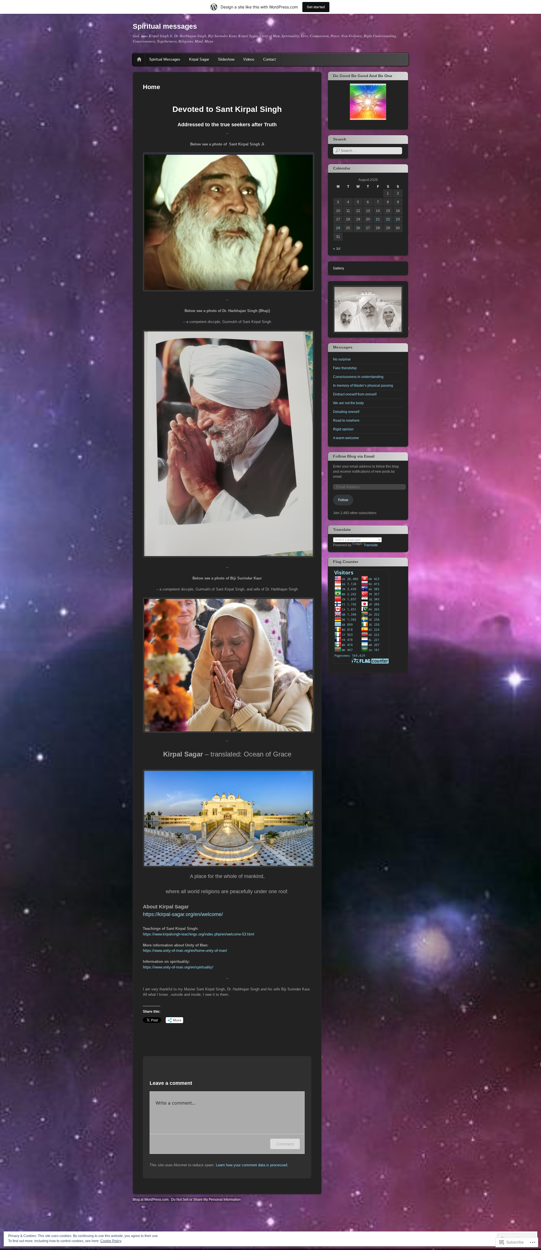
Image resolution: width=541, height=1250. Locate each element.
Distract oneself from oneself (354, 394)
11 (348, 211)
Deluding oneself (346, 412)
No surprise (342, 359)
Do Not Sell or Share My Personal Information (206, 1200)
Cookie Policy (110, 1241)
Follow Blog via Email (353, 456)
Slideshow (226, 59)
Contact (269, 59)
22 (388, 219)
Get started (316, 7)
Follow (343, 500)
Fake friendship (345, 368)
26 (358, 228)
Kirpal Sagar (199, 59)
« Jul (336, 249)
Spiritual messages (165, 26)
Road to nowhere (346, 420)
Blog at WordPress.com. (151, 1200)
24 (338, 228)
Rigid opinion (343, 429)
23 (398, 219)
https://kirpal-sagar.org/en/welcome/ (183, 914)
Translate (370, 545)
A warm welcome (346, 438)
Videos (248, 59)
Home (139, 59)
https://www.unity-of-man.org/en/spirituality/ (178, 967)
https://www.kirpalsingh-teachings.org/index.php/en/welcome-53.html (198, 934)
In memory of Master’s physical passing (363, 386)
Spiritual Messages (164, 59)
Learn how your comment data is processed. (252, 1165)
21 (378, 219)
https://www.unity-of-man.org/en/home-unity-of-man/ (185, 950)
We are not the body (348, 403)
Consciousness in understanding (358, 377)
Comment (285, 1143)
